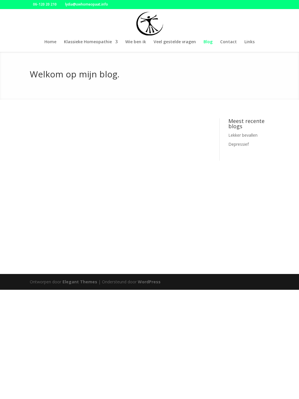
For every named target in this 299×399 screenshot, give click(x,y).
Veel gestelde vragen (175, 42)
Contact (228, 42)
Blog (208, 42)
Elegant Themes (79, 281)
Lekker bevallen (55, 126)
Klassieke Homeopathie (88, 42)
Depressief (49, 195)
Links (249, 42)
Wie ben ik (135, 42)
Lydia (51, 204)
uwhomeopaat (60, 135)
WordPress (149, 281)
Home (50, 42)
